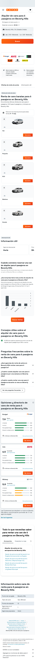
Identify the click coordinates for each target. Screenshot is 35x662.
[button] (3, 10)
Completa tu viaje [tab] (20, 541)
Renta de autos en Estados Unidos (16, 624)
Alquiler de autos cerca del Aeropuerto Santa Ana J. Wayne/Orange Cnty (16, 559)
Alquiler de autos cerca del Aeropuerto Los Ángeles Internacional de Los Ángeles (17, 555)
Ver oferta (28, 135)
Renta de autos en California (16, 625)
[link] (17, 320)
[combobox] (11, 22)
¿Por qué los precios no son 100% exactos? (14, 656)
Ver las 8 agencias (6, 517)
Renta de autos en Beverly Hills (16, 629)
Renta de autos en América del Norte (16, 622)
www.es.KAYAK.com (14, 620)
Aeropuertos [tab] (8, 541)
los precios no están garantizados (16, 644)
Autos (22, 620)
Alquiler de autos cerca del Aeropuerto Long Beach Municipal (16, 568)
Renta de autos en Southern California (16, 627)
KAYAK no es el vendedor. (11, 650)
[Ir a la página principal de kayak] (12, 10)
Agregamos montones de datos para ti (15, 653)
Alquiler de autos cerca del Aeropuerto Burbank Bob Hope (16, 564)
